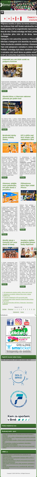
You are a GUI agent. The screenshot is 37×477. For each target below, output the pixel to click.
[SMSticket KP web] (18, 352)
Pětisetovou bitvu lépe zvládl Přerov (27, 185)
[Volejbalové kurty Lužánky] (18, 342)
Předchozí (10, 309)
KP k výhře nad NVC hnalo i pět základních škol (27, 137)
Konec (22, 312)
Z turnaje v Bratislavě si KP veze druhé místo (16, 297)
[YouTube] (26, 325)
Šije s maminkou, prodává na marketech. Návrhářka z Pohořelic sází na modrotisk (17, 444)
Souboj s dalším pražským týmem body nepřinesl (28, 242)
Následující (16, 312)
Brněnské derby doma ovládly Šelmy (9, 137)
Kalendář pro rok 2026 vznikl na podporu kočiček (16, 60)
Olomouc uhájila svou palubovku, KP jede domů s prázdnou (10, 186)
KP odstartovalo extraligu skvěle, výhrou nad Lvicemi (18, 292)
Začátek (4, 309)
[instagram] (18, 325)
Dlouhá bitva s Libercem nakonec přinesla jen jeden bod (17, 97)
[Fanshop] (18, 335)
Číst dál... (4, 91)
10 (34, 309)
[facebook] (10, 325)
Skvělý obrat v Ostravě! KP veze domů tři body (10, 242)
